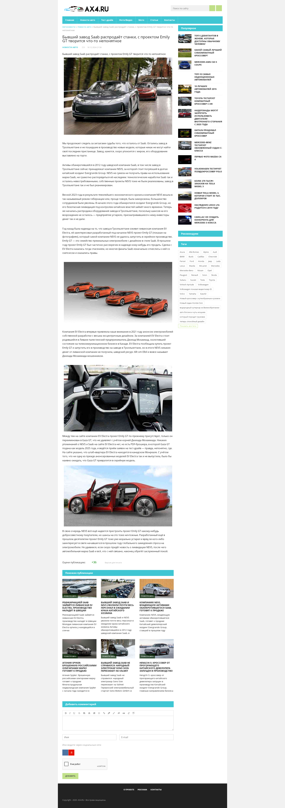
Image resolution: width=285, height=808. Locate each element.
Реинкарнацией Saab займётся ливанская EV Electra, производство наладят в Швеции (77, 606)
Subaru (183, 280)
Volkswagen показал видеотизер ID (196, 289)
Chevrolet (212, 256)
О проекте (129, 789)
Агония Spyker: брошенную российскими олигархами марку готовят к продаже (79, 666)
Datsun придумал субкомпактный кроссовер (205, 133)
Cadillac (201, 256)
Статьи (154, 20)
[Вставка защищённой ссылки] (108, 713)
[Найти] (212, 8)
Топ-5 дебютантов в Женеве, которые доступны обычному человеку (207, 39)
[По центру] (89, 713)
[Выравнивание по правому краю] (94, 713)
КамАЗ (203, 293)
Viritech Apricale (187, 284)
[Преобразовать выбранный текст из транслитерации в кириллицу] (128, 713)
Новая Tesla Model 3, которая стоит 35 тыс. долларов (207, 195)
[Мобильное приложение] (125, 796)
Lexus (182, 265)
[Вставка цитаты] (123, 713)
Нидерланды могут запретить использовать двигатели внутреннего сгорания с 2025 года (208, 117)
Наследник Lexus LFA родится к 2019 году (207, 206)
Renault (194, 275)
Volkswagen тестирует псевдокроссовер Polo (208, 170)
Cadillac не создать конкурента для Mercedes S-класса (206, 220)
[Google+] (150, 796)
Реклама (142, 789)
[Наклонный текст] (70, 713)
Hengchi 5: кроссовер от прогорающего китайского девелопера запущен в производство (156, 666)
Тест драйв (107, 20)
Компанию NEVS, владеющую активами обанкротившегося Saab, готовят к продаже (155, 606)
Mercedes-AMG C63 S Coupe (205, 63)
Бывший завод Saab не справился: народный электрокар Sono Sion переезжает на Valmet (115, 666)
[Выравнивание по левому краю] (84, 713)
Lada (218, 261)
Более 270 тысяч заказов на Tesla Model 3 (204, 183)
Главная (69, 20)
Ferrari (183, 261)
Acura (182, 252)
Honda (201, 261)
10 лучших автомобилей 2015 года (205, 89)
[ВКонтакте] (65, 753)
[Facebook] (130, 796)
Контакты (169, 20)
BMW (182, 256)
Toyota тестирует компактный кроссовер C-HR (204, 101)
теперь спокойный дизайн (192, 321)
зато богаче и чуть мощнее (192, 312)
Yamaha (192, 293)
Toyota (212, 280)
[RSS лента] (159, 796)
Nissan (200, 270)
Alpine (206, 252)
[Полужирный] (65, 713)
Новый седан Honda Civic (191, 303)
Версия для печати (113, 562)
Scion (204, 275)
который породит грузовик (192, 316)
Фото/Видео (125, 20)
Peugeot (183, 275)
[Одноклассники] (145, 796)
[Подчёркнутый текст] (74, 713)
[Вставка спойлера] (133, 713)
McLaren (203, 265)
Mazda (192, 265)
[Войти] (219, 8)
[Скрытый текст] (118, 713)
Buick (191, 256)
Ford (192, 261)
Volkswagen (203, 284)
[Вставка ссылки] (104, 713)
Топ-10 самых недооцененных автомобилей (204, 77)
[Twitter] (140, 796)
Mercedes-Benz (186, 270)
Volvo (182, 293)
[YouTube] (155, 796)
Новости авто (87, 20)
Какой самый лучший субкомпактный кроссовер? (208, 52)
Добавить (70, 776)
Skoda (214, 275)
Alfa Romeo (194, 252)
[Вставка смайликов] (99, 713)
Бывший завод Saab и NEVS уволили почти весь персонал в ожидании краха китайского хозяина (117, 608)
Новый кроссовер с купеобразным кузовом (200, 298)
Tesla (202, 280)
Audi (215, 252)
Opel (210, 270)
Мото (141, 20)
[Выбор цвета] (113, 713)
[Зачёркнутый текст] (79, 713)
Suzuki (193, 280)
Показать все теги (188, 326)
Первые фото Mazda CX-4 (208, 158)
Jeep (210, 261)
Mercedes (215, 265)
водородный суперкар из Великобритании (199, 307)
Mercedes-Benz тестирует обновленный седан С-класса (208, 146)
